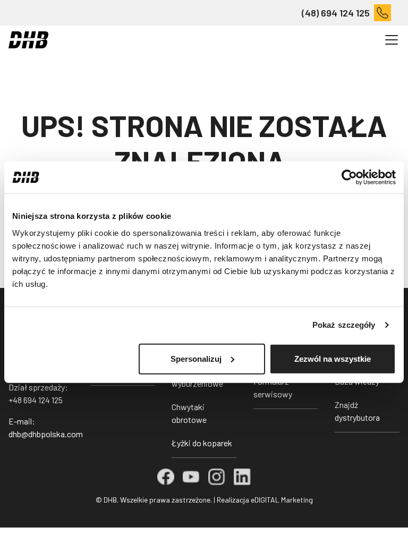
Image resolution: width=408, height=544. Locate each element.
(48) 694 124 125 (336, 13)
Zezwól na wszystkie (332, 358)
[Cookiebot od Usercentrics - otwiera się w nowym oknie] (349, 177)
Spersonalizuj (196, 358)
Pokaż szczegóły (344, 324)
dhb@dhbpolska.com (45, 434)
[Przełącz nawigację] (392, 40)
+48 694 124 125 (35, 400)
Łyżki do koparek (202, 443)
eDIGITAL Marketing (282, 499)
